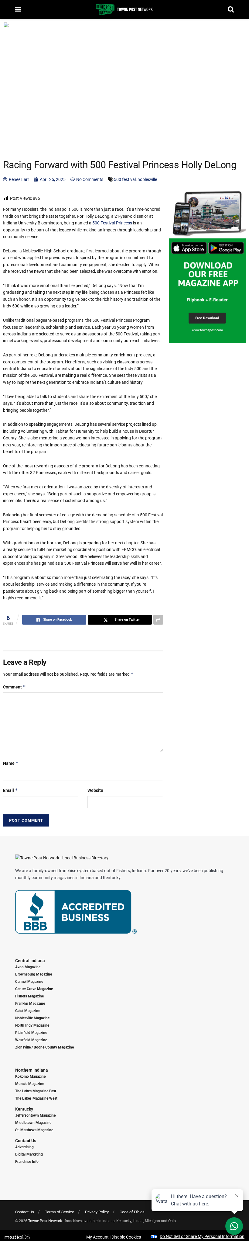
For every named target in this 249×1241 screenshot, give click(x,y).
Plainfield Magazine (31, 1033)
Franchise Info (27, 1162)
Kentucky (24, 1109)
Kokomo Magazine (30, 1076)
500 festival (125, 179)
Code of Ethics (132, 1212)
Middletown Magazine (33, 1123)
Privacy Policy (97, 1212)
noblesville (147, 179)
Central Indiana (30, 960)
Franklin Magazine (30, 1003)
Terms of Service (59, 1212)
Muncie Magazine (29, 1084)
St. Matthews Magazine (34, 1130)
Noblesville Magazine (32, 1018)
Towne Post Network (45, 1221)
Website (95, 790)
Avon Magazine (27, 967)
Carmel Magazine (29, 981)
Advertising (24, 1147)
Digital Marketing (29, 1154)
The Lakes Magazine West (36, 1098)
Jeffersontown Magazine (35, 1115)
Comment (14, 687)
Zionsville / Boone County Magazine (44, 1047)
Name (11, 763)
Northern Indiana (31, 1070)
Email (10, 790)
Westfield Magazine (31, 1040)
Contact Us (25, 1140)
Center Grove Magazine (34, 989)
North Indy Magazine (32, 1025)
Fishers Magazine (29, 996)
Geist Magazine (27, 1011)
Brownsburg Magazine (33, 974)
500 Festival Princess (112, 222)
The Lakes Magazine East (35, 1091)
